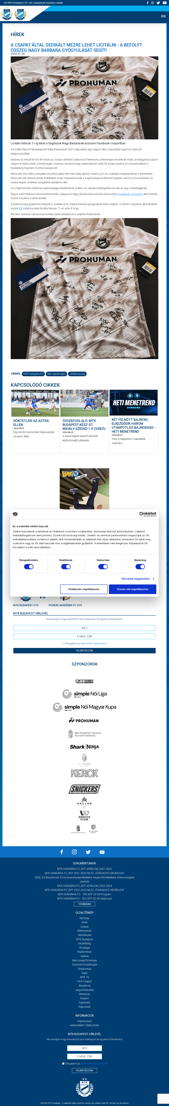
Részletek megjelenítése (136, 578)
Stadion (84, 998)
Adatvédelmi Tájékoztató (84, 1025)
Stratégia (84, 947)
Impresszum (84, 1021)
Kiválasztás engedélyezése (83, 589)
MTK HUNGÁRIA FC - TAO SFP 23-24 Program (84, 894)
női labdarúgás (56, 373)
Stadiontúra (84, 968)
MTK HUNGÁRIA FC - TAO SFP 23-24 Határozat (84, 898)
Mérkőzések (84, 930)
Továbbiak (84, 904)
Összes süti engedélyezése (132, 589)
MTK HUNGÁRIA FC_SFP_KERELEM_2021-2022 (84, 868)
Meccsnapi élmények (84, 960)
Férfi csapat (84, 981)
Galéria (85, 956)
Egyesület (84, 1002)
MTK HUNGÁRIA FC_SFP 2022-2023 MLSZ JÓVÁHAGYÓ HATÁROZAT (84, 890)
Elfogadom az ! (86, 643)
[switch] (66, 566)
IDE (21, 208)
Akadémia (84, 985)
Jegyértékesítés (84, 990)
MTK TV (84, 977)
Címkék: (16, 373)
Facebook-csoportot (130, 194)
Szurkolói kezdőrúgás (84, 964)
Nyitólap (84, 918)
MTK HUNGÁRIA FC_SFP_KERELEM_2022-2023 (84, 885)
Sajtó (85, 973)
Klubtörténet (84, 951)
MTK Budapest (84, 939)
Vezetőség (84, 943)
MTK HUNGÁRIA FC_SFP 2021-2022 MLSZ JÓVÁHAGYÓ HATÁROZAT (84, 873)
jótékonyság (77, 373)
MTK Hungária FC (33, 373)
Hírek (84, 922)
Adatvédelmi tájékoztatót (93, 643)
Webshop (84, 994)
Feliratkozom (84, 650)
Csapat (84, 926)
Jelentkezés (85, 935)
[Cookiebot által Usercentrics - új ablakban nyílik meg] (141, 514)
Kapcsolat (84, 1006)
